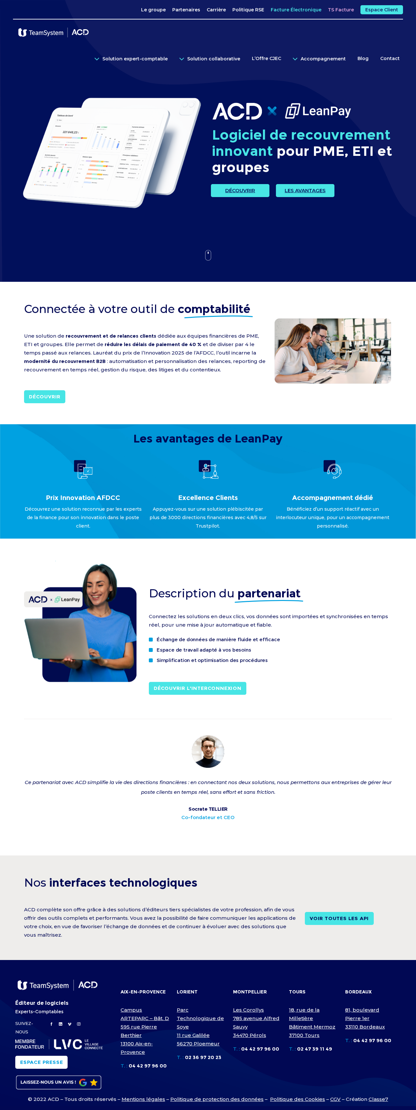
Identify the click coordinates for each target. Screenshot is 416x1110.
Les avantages (305, 190)
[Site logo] (53, 32)
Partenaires (186, 10)
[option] (208, 755)
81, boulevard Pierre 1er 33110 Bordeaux (365, 1018)
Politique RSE (248, 10)
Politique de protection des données (217, 1099)
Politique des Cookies (297, 1099)
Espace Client (381, 10)
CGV (335, 1099)
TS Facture (341, 10)
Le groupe (153, 10)
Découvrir (240, 190)
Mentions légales (143, 1099)
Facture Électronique (296, 10)
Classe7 (378, 1099)
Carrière (216, 10)
